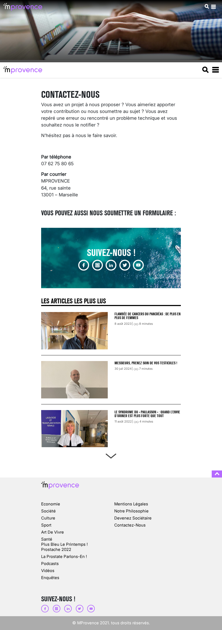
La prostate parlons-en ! (64, 556)
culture (48, 518)
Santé (46, 539)
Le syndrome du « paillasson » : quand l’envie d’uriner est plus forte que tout (147, 414)
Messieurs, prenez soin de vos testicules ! (146, 363)
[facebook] (83, 265)
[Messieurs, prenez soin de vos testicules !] (74, 379)
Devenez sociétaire (133, 518)
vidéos (47, 570)
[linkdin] (111, 265)
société (48, 511)
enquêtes (50, 577)
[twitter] (124, 265)
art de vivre (52, 532)
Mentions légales (131, 503)
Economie (50, 503)
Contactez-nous (130, 525)
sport (46, 525)
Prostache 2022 (56, 549)
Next (111, 455)
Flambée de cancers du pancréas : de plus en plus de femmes (148, 316)
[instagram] (97, 265)
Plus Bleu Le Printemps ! (64, 544)
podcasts (50, 563)
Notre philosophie (131, 511)
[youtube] (138, 265)
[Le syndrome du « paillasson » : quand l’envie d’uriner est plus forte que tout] (74, 428)
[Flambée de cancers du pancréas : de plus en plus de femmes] (74, 330)
